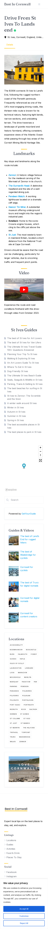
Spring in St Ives (15, 420)
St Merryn (15, 728)
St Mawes (25, 723)
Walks (13, 742)
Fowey (34, 654)
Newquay (14, 682)
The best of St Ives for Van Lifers (24, 342)
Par (35, 682)
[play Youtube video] (24, 290)
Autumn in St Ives (16, 411)
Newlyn (27, 677)
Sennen (13, 714)
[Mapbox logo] (11, 489)
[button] (24, 466)
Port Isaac (15, 705)
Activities (10, 848)
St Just (13, 723)
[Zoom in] (40, 447)
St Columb (15, 718)
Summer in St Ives (16, 416)
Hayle (22, 659)
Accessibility (16, 645)
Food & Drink (13, 853)
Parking (13, 686)
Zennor (12, 175)
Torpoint (26, 732)
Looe (12, 673)
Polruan (26, 696)
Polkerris (27, 691)
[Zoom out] (40, 451)
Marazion (22, 673)
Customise (24, 916)
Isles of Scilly (17, 663)
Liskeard (29, 668)
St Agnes (24, 714)
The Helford (29, 728)
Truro (13, 737)
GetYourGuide (29, 513)
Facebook (11, 872)
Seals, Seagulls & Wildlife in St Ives (24, 379)
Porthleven (27, 700)
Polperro (14, 696)
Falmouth (22, 654)
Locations (11, 840)
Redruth (14, 709)
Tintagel (14, 732)
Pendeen (25, 686)
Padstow (26, 682)
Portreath (29, 705)
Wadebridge (24, 737)
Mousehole (15, 677)
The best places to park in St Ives (24, 432)
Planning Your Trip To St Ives (22, 354)
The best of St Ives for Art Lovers (24, 338)
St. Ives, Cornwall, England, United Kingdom (25, 37)
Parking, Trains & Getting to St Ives (25, 384)
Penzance (14, 691)
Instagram (11, 876)
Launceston (15, 668)
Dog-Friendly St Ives (17, 371)
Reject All (24, 923)
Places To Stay (14, 857)
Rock (23, 709)
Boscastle (31, 650)
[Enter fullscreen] (40, 460)
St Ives (26, 718)
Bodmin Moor (16, 650)
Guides (13, 659)
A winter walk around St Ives (22, 403)
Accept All (24, 909)
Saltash (33, 709)
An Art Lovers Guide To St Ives (23, 362)
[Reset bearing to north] (40, 455)
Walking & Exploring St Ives (21, 358)
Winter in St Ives (15, 407)
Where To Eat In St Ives (19, 367)
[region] (24, 904)
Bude (12, 654)
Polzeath (14, 700)
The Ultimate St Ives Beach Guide (24, 375)
